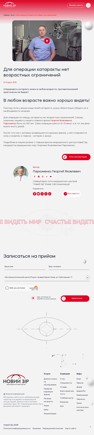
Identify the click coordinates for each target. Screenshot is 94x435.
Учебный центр (66, 398)
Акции (46, 405)
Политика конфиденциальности (16, 428)
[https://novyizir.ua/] (9, 5)
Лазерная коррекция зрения (48, 391)
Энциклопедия (50, 414)
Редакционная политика (53, 428)
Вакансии (64, 402)
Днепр (79, 387)
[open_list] (87, 277)
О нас (62, 379)
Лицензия (36, 428)
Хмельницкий (82, 395)
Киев (79, 379)
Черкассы (81, 399)
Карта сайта (70, 428)
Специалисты (66, 383)
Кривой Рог (81, 391)
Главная (6, 15)
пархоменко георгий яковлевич (57, 171)
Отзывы (63, 387)
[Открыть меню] (88, 5)
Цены (46, 410)
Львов (79, 403)
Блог (12, 15)
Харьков (80, 383)
